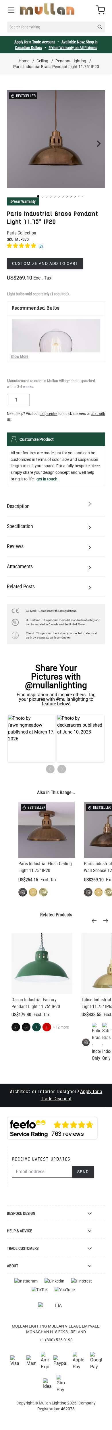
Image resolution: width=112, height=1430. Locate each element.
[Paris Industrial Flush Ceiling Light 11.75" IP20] (46, 830)
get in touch (46, 479)
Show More (19, 356)
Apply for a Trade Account (34, 42)
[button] (38, 196)
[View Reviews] (56, 246)
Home (24, 61)
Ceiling (42, 61)
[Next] (107, 920)
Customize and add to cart (45, 263)
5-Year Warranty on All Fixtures (73, 47)
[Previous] (96, 920)
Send (83, 1171)
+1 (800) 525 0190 (56, 1340)
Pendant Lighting (70, 61)
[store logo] (47, 9)
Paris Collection (21, 233)
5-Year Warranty (23, 201)
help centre (48, 413)
